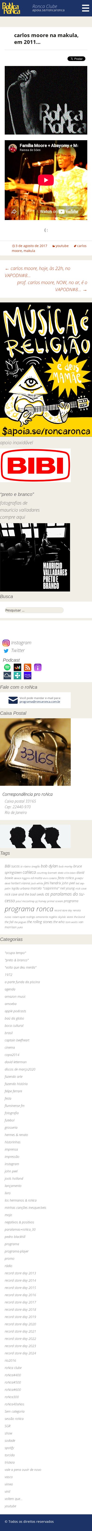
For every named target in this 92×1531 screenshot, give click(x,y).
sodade (10, 1440)
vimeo (9, 1484)
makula (29, 250)
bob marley (65, 866)
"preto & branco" (17, 960)
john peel (68, 883)
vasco (9, 1477)
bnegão (36, 866)
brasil (9, 1033)
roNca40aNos (14, 1404)
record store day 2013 (20, 1273)
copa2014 (12, 1054)
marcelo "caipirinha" (44, 888)
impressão (12, 1156)
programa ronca (29, 908)
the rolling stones (39, 921)
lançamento (13, 1185)
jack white (37, 883)
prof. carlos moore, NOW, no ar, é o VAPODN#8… (52, 286)
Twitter (17, 650)
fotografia (12, 1113)
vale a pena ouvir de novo (23, 1469)
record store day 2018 (20, 1309)
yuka (20, 927)
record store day (63, 910)
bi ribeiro (26, 866)
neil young (67, 888)
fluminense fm (15, 1105)
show (8, 1433)
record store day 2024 (20, 1353)
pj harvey (40, 901)
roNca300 (12, 1397)
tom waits (72, 922)
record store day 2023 (20, 1346)
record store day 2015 (20, 1287)
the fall (9, 922)
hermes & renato (16, 1135)
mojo (8, 1215)
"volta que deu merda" (20, 967)
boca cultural (14, 1025)
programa (71, 901)
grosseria (11, 1127)
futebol (9, 1120)
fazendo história (16, 1084)
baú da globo (14, 1018)
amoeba (11, 1003)
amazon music (15, 996)
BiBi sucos (12, 866)
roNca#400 (13, 1375)
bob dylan (49, 866)
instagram (12, 1164)
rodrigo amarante (37, 917)
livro (8, 1193)
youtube (62, 246)
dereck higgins (22, 878)
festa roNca (66, 878)
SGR (7, 1426)
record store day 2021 (20, 1331)
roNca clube (13, 1367)
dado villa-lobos (66, 872)
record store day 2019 (20, 1316)
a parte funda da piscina (22, 982)
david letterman (16, 1062)
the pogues (20, 922)
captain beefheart (17, 1040)
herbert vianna (20, 883)
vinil (7, 1491)
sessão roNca (14, 1418)
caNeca (29, 872)
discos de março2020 (20, 1069)
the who (59, 922)
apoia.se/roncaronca (48, 10)
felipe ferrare (13, 1091)
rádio (8, 1266)
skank (70, 917)
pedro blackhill (15, 1236)
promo (9, 1258)
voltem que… (13, 1498)
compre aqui (12, 517)
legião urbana (20, 888)
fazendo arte (13, 1076)
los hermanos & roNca (21, 1200)
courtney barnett (47, 873)
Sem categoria (15, 1411)
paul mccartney (25, 901)
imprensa (11, 1149)
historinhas (13, 1142)
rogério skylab (57, 917)
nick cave (80, 888)
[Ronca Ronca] (11, 8)
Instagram (20, 642)
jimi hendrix (52, 883)
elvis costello (50, 878)
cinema (10, 1047)
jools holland (14, 1178)
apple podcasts (15, 1011)
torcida (10, 1455)
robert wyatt (18, 917)
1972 (8, 974)
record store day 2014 (20, 1280)
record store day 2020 (20, 1324)
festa (8, 1098)
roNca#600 (13, 1389)
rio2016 (10, 1360)
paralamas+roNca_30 (20, 1229)
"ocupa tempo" (15, 953)
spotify (9, 1448)
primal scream (55, 901)
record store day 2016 (20, 1295)
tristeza (10, 1462)
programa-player (17, 1251)
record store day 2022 (20, 1338)
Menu (85, 8)
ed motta (36, 878)
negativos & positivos (19, 1222)
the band (79, 917)
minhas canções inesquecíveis (25, 1207)
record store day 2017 (20, 1302)
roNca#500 (13, 1382)
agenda (10, 989)
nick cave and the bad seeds (24, 894)
